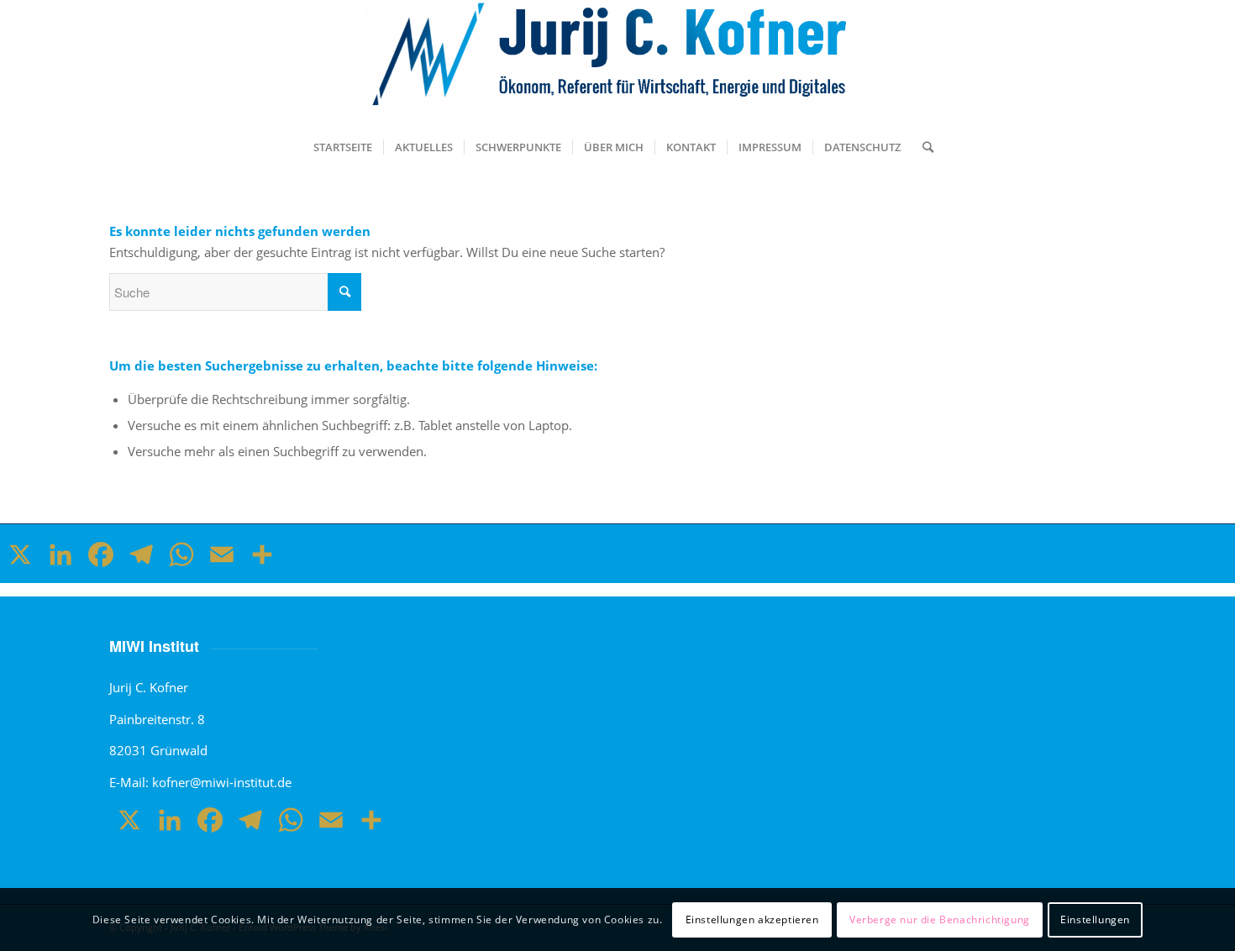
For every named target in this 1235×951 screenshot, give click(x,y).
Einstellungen (1095, 919)
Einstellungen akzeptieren (752, 919)
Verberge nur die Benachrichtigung (939, 919)
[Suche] (922, 147)
